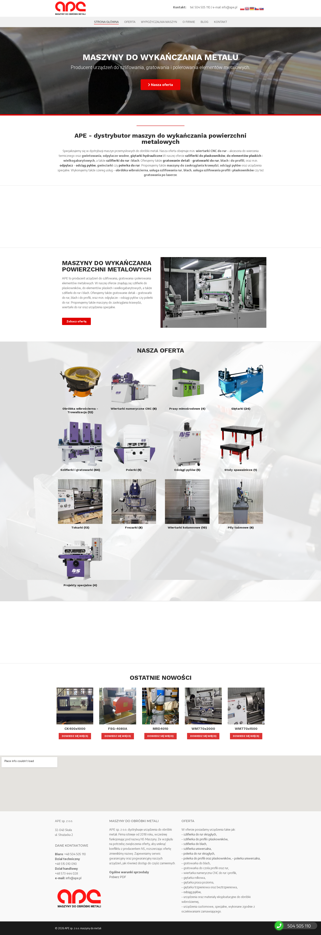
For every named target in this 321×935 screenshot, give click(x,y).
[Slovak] (261, 8)
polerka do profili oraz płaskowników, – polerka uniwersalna (222, 858)
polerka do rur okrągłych (199, 853)
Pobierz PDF (117, 877)
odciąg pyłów (192, 892)
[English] (247, 8)
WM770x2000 (203, 729)
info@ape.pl (73, 878)
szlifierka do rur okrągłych (200, 834)
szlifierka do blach (195, 844)
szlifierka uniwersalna (197, 849)
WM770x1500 (246, 729)
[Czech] (256, 8)
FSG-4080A (117, 729)
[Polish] (242, 8)
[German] (252, 8)
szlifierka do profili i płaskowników (206, 839)
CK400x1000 (74, 729)
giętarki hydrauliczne (146, 156)
